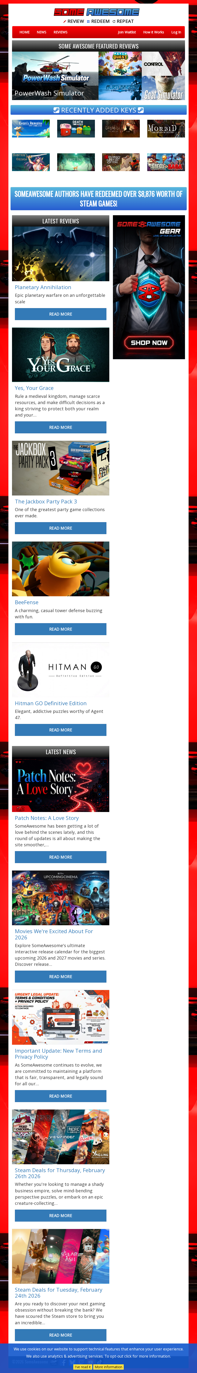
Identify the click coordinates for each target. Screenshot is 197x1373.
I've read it (83, 1367)
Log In (176, 32)
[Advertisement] (149, 394)
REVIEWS (61, 32)
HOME (24, 32)
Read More (60, 314)
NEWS (41, 32)
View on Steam (27, 134)
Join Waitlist (127, 32)
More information (108, 1367)
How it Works (153, 32)
